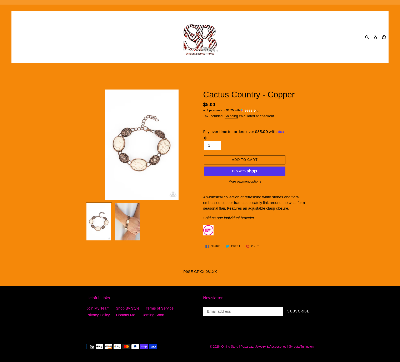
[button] (231, 110)
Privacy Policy (98, 315)
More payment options (245, 181)
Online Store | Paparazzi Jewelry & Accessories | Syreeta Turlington (267, 346)
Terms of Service (160, 308)
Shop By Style (127, 308)
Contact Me (125, 315)
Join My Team (98, 308)
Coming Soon (152, 315)
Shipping (231, 116)
